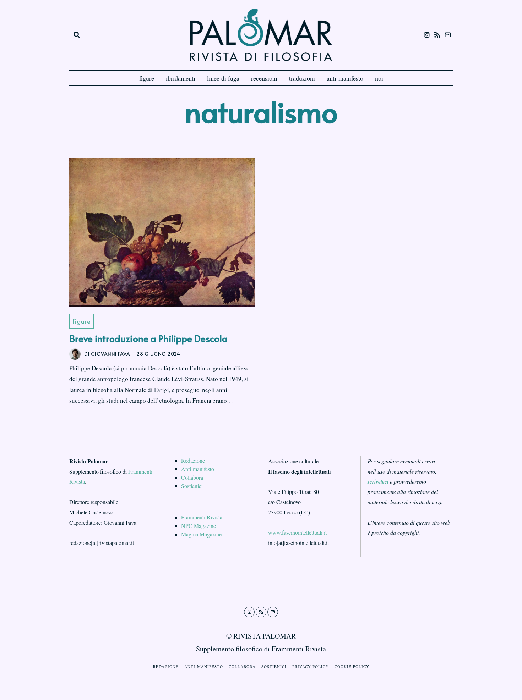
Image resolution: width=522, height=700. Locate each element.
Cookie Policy (352, 666)
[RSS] (437, 35)
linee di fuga (223, 78)
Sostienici (192, 486)
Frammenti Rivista (201, 517)
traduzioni (302, 78)
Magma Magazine (201, 534)
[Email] (448, 35)
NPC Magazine (198, 525)
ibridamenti (180, 78)
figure (146, 78)
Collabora (192, 477)
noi (379, 78)
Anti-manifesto (197, 469)
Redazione (193, 460)
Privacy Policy (310, 666)
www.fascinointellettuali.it (297, 532)
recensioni (264, 78)
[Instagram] (426, 35)
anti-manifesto (345, 78)
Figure (81, 321)
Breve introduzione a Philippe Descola (148, 338)
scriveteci (378, 481)
